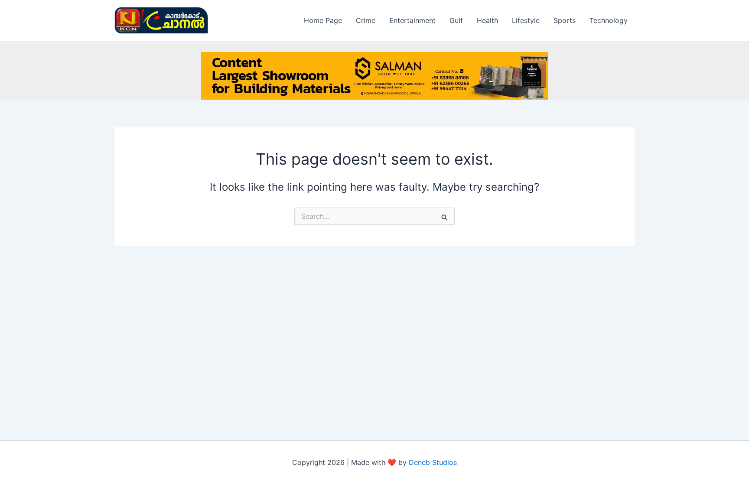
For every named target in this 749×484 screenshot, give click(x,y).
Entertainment (412, 20)
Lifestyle (526, 20)
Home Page (323, 20)
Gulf (456, 20)
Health (487, 20)
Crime (365, 20)
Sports (565, 20)
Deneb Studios (433, 462)
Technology (608, 20)
